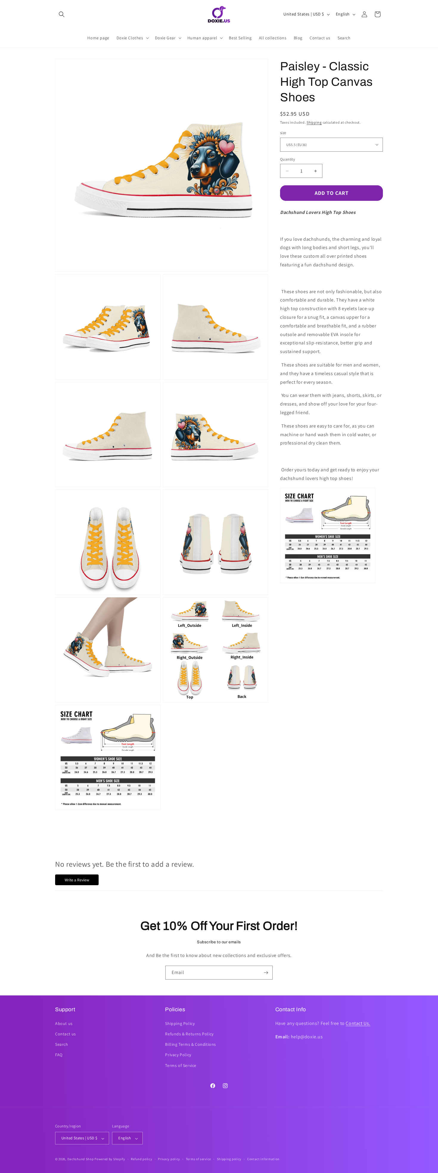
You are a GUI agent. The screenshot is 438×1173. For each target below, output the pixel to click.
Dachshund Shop (80, 1159)
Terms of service (198, 1159)
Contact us (65, 1033)
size (283, 132)
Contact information (263, 1159)
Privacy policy (169, 1159)
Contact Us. (358, 1023)
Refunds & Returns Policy (189, 1033)
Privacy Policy (178, 1054)
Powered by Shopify (109, 1159)
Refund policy (141, 1159)
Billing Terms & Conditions (190, 1044)
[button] (61, 14)
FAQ (59, 1054)
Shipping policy (229, 1159)
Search (61, 1044)
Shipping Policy (180, 1023)
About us (64, 1023)
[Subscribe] (265, 973)
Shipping (314, 122)
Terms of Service (180, 1065)
